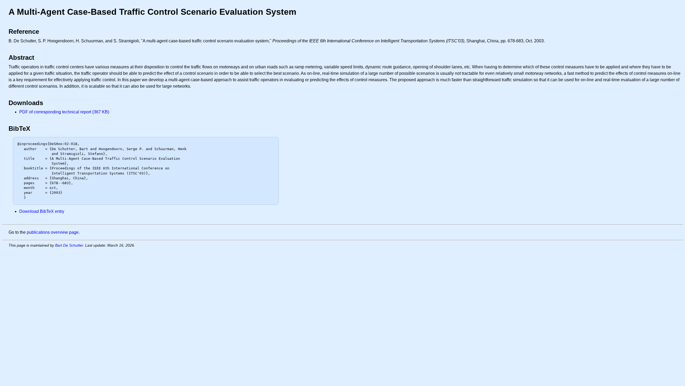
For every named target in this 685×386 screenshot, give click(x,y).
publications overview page (53, 232)
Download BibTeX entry (41, 211)
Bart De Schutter (69, 245)
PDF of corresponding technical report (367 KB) (64, 112)
